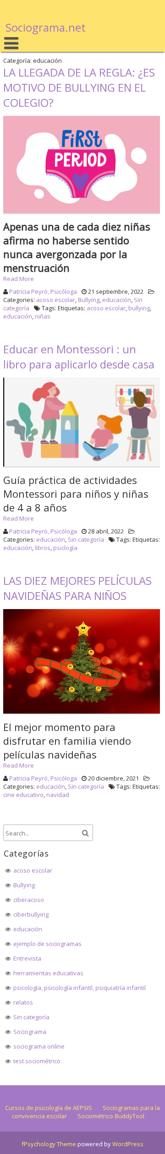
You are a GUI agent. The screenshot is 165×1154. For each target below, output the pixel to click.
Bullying (88, 300)
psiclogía (65, 548)
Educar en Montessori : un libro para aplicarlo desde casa (78, 356)
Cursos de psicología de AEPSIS (48, 1108)
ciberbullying (31, 914)
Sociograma (29, 1032)
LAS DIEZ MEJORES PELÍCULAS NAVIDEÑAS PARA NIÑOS (77, 588)
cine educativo (23, 795)
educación (116, 300)
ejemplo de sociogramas (47, 944)
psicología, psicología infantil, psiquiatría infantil (79, 988)
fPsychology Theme (49, 1144)
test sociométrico (36, 1061)
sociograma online (39, 1046)
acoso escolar (55, 300)
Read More (18, 279)
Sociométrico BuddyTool (110, 1116)
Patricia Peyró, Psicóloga (43, 291)
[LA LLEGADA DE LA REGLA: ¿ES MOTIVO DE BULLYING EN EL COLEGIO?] (82, 213)
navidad (57, 795)
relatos (23, 1002)
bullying (139, 308)
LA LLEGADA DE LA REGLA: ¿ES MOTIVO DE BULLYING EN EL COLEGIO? (79, 87)
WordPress (127, 1144)
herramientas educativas (48, 973)
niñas (42, 316)
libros (42, 548)
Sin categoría (86, 539)
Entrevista (27, 958)
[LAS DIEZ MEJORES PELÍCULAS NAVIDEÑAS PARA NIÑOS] (82, 713)
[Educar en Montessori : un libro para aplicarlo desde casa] (82, 466)
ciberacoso (28, 900)
